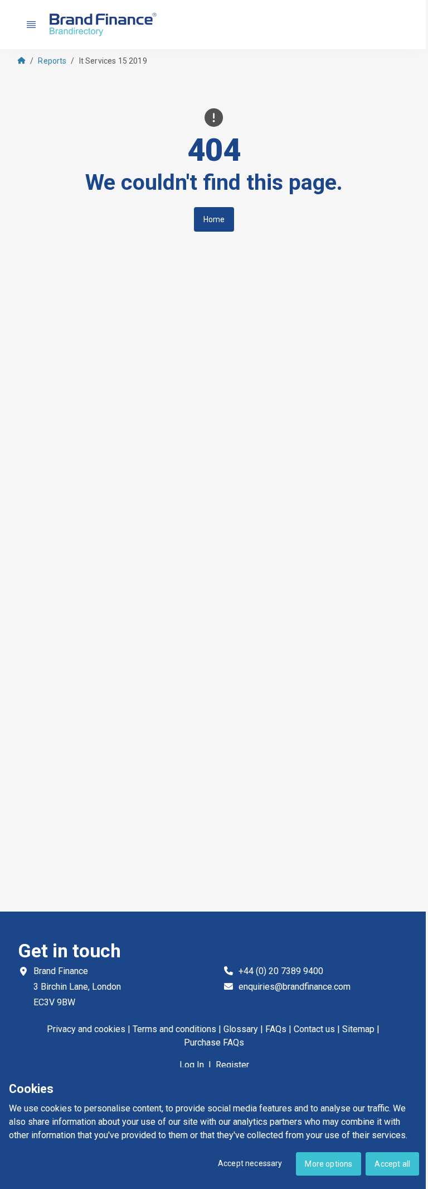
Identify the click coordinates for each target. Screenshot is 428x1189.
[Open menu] (31, 24)
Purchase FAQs (214, 1042)
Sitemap (358, 1029)
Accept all (392, 1163)
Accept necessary (250, 1163)
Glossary (240, 1029)
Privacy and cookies (86, 1029)
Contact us (314, 1029)
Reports (52, 60)
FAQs (275, 1029)
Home (214, 219)
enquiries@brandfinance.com (295, 986)
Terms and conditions (174, 1029)
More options (328, 1163)
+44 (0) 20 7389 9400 (281, 971)
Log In (191, 1064)
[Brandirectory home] (104, 24)
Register (232, 1064)
